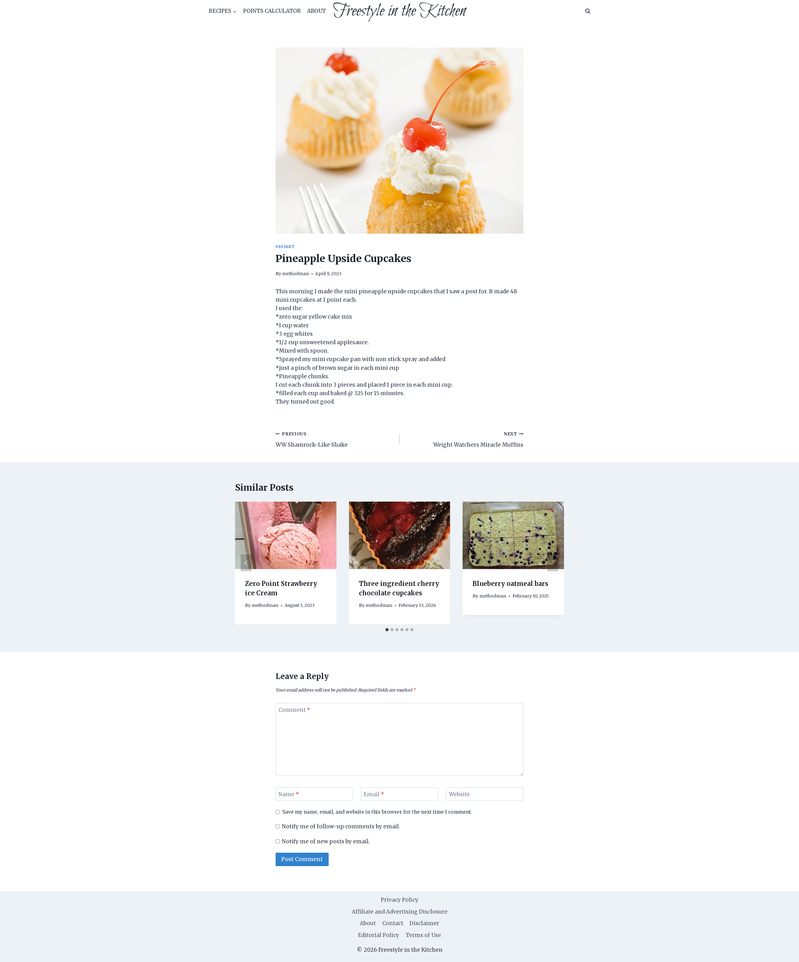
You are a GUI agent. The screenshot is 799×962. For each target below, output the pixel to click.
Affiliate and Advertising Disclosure (400, 911)
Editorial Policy (378, 935)
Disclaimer (424, 923)
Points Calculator (272, 10)
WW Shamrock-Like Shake (312, 439)
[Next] (552, 562)
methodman (295, 273)
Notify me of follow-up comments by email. (341, 826)
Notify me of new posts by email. (326, 841)
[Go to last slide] (246, 562)
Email (374, 794)
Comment (294, 710)
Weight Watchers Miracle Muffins (478, 439)
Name (288, 794)
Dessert (285, 246)
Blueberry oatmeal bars (510, 584)
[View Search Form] (587, 11)
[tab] (387, 629)
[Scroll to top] (783, 952)
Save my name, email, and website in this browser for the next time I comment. (377, 812)
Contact (392, 923)
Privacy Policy (400, 899)
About (316, 10)
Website (459, 794)
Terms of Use (423, 935)
